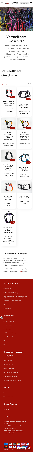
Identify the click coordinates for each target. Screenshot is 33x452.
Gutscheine (7, 308)
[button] (2, 3)
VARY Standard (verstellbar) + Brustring (8, 103)
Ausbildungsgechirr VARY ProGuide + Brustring (8, 167)
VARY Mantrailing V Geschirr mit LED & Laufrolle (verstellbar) (24, 136)
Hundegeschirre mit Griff (12, 372)
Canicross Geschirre (10, 376)
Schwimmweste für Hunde (12, 380)
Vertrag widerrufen (10, 393)
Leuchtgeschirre (9, 368)
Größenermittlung (10, 333)
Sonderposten (8, 364)
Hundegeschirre (9, 321)
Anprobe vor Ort (9, 337)
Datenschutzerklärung (11, 293)
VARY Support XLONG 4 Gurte (24, 197)
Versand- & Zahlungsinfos (12, 301)
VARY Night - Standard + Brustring (8, 197)
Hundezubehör (8, 325)
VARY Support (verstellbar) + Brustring (24, 105)
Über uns (6, 341)
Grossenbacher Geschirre (12, 449)
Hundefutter (8, 329)
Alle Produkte (8, 360)
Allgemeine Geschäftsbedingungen (15, 297)
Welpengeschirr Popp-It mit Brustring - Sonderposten (8, 229)
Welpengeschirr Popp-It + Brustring (24, 169)
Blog (5, 345)
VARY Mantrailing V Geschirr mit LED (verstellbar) (8, 136)
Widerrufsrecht (8, 397)
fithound (6, 409)
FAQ (5, 304)
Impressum (7, 289)
